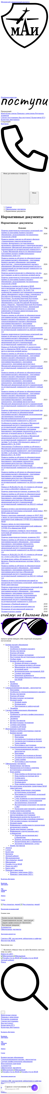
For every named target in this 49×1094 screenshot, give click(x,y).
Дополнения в (7, 446)
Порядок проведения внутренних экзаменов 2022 (20, 491)
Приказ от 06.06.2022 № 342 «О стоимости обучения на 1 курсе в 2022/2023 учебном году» (21, 488)
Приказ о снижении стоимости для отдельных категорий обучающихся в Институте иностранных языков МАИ (21, 533)
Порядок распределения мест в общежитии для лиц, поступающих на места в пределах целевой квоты (21, 274)
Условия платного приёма (11, 611)
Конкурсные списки (9, 113)
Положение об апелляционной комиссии (17, 609)
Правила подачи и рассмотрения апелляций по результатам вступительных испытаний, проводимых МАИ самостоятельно (22, 511)
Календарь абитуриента (10, 120)
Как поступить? (25, 117)
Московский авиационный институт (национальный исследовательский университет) (21, 248)
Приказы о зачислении (26, 113)
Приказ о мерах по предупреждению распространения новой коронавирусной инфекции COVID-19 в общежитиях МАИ (21, 526)
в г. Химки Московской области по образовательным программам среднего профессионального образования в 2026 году (21, 252)
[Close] (3, 1012)
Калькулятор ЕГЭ (38, 117)
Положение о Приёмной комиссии (14, 604)
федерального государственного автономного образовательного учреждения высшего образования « (22, 245)
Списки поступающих (10, 117)
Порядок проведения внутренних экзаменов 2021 (20, 537)
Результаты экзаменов (9, 1019)
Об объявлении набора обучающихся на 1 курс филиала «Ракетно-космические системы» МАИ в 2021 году (20, 561)
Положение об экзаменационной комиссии (18, 606)
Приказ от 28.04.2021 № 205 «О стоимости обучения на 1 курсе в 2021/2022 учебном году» (21, 556)
